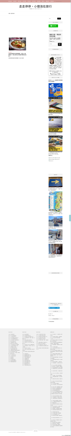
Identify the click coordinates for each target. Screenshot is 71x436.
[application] (55, 98)
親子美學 (34, 1)
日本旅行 (15, 1)
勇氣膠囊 (38, 1)
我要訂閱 (60, 44)
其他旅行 (29, 1)
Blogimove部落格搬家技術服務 (66, 435)
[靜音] (58, 117)
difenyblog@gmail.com (54, 73)
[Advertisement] (27, 25)
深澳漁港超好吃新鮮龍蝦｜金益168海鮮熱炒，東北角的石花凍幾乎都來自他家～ (17, 55)
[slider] (60, 98)
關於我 (43, 1)
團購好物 (47, 1)
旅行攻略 (24, 1)
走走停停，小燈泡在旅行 (35, 6)
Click (70, 218)
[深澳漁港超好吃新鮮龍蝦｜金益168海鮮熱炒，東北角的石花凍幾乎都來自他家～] (17, 43)
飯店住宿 (19, 1)
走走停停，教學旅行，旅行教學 (55, 74)
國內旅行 (52, 1)
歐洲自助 (10, 1)
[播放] (49, 117)
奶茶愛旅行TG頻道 (54, 307)
